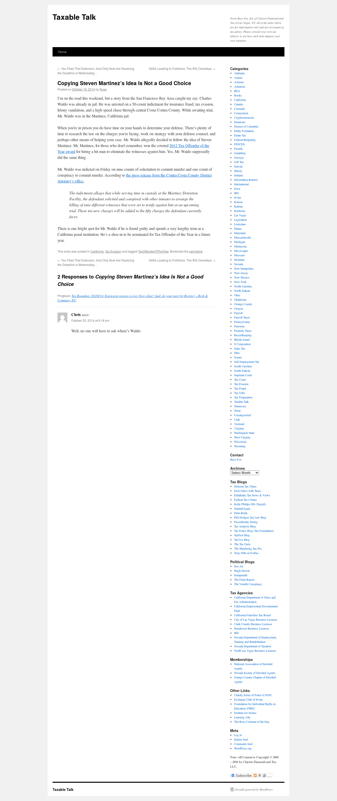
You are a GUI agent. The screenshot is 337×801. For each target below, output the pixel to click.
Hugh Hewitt (241, 571)
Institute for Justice (245, 713)
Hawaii (238, 166)
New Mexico (241, 277)
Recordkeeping (243, 335)
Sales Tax (239, 348)
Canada (238, 104)
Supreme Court (243, 375)
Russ (103, 89)
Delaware (239, 122)
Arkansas (239, 86)
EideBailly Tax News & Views (252, 495)
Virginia (239, 428)
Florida (238, 148)
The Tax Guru (242, 544)
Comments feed (243, 744)
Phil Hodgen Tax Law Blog (250, 517)
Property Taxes (243, 331)
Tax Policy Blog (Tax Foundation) (254, 531)
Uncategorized (242, 415)
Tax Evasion (113, 251)
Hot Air (238, 566)
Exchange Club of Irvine (248, 699)
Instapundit (240, 575)
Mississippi (241, 251)
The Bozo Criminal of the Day (251, 722)
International (241, 184)
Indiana (238, 175)
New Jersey (241, 273)
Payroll (238, 313)
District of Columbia (246, 126)
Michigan (239, 242)
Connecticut (241, 113)
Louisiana (239, 224)
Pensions (239, 326)
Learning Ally (242, 717)
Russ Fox (236, 459)
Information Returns (246, 180)
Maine (238, 228)
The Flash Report (244, 579)
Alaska (238, 77)
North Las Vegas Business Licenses (255, 650)
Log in (238, 735)
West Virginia (242, 437)
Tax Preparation (243, 397)
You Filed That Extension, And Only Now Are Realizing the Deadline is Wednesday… (95, 70)
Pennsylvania (242, 322)
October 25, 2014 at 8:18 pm (90, 320)
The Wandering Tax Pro (248, 548)
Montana (239, 259)
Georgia (238, 157)
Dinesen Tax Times (245, 486)
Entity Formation (244, 131)
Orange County (243, 304)
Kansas (238, 202)
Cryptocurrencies (244, 117)
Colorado (239, 109)
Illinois (238, 171)
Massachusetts (242, 237)
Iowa (237, 188)
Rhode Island (242, 339)
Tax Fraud (240, 388)
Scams (238, 357)
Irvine (237, 197)
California (97, 251)
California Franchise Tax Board (252, 615)
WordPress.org (243, 748)
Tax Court (240, 379)
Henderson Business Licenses (251, 628)
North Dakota (242, 291)
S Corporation (242, 344)
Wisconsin (240, 442)
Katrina (238, 206)
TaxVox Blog (242, 539)
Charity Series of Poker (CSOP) (253, 695)
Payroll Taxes (242, 317)
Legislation (240, 220)
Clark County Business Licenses (253, 624)
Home (62, 51)
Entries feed (241, 739)
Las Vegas (240, 215)
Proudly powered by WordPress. (254, 789)
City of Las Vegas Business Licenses (255, 619)
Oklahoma (240, 299)
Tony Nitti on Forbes (246, 553)
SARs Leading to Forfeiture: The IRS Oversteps (182, 68)
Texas (237, 410)
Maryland (239, 233)
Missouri (239, 255)
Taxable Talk (74, 16)
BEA (237, 91)
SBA (237, 353)
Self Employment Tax (246, 362)
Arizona (238, 82)
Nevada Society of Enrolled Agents (254, 673)
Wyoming (239, 446)
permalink (196, 251)
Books (238, 95)
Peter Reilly (241, 513)
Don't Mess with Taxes (247, 491)
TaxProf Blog (242, 535)
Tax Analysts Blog (245, 526)
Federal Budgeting (245, 140)
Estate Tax (240, 135)
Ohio (237, 295)
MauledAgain (242, 508)
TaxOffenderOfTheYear (153, 251)
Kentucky (239, 211)
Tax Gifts (239, 393)
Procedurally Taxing (246, 522)
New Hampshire (243, 268)
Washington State (244, 433)
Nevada (238, 264)
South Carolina (243, 366)
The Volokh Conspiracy (248, 584)
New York (240, 282)
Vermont (239, 424)
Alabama (239, 73)
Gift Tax (239, 162)
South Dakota (242, 371)
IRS (236, 193)
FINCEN (239, 144)
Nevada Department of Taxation (252, 646)
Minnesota (240, 246)
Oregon (238, 308)
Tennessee (240, 406)
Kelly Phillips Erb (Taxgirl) (250, 504)
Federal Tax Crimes (245, 500)
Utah (237, 419)
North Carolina (243, 286)
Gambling (240, 153)
